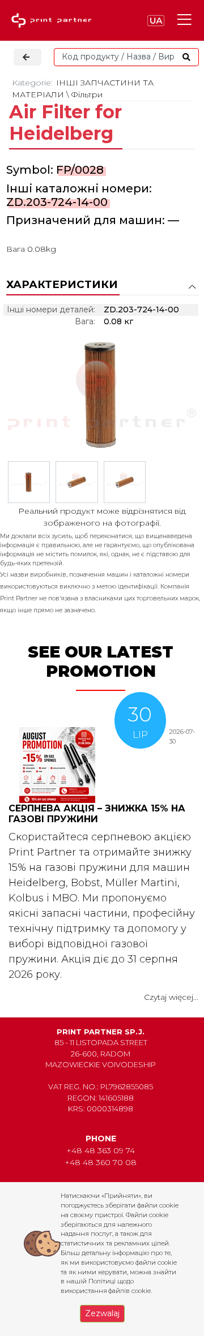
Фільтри (87, 94)
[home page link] (53, 20)
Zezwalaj (102, 1313)
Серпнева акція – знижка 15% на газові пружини (96, 813)
